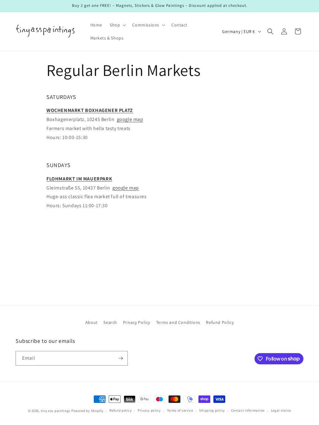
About (91, 322)
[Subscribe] (120, 358)
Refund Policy (220, 322)
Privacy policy (149, 410)
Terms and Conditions (178, 322)
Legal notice (281, 410)
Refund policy (120, 410)
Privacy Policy (136, 322)
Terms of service (180, 410)
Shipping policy (212, 410)
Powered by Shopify (87, 411)
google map (130, 119)
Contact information (248, 410)
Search (110, 322)
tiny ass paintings (56, 411)
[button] (117, 24)
